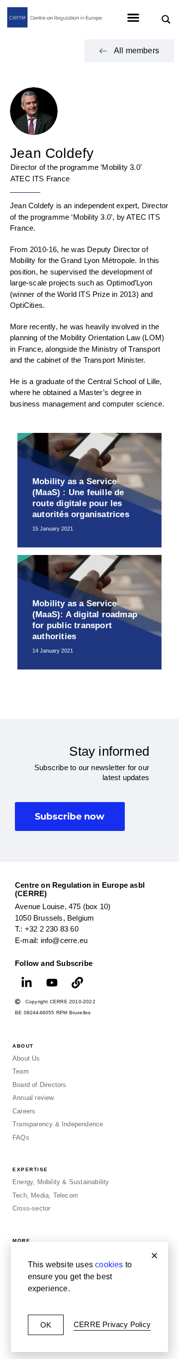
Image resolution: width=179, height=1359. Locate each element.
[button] (154, 1255)
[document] (89, 679)
